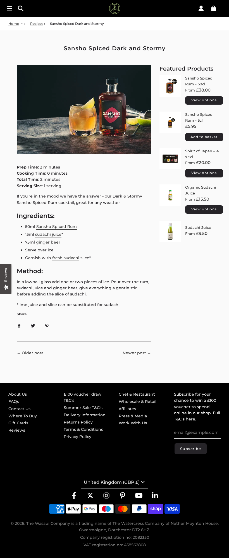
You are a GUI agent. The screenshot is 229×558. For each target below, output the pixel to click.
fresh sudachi (65, 257)
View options (204, 100)
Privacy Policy (77, 436)
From (198, 90)
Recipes (36, 23)
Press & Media (133, 416)
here (190, 419)
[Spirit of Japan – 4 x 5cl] (170, 163)
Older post (32, 352)
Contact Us (19, 408)
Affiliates (127, 408)
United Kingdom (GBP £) (112, 482)
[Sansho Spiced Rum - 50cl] (170, 90)
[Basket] (214, 8)
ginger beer (48, 242)
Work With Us (133, 422)
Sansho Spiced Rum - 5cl (199, 117)
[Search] (38, 8)
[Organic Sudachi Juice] (170, 199)
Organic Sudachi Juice (200, 190)
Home (13, 23)
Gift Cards (18, 422)
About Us (17, 394)
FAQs (13, 401)
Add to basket (204, 137)
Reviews (16, 430)
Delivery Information (85, 414)
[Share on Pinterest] (46, 325)
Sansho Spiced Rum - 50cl (199, 81)
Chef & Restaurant (137, 394)
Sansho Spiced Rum (56, 226)
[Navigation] (9, 8)
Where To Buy (22, 416)
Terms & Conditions (83, 429)
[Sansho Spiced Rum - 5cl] (170, 127)
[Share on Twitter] (33, 325)
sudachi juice (48, 234)
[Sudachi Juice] (170, 231)
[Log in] (201, 8)
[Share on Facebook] (19, 325)
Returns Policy (78, 422)
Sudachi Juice (198, 227)
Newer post (134, 352)
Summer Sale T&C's (83, 407)
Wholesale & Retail (137, 401)
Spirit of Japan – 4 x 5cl (202, 154)
